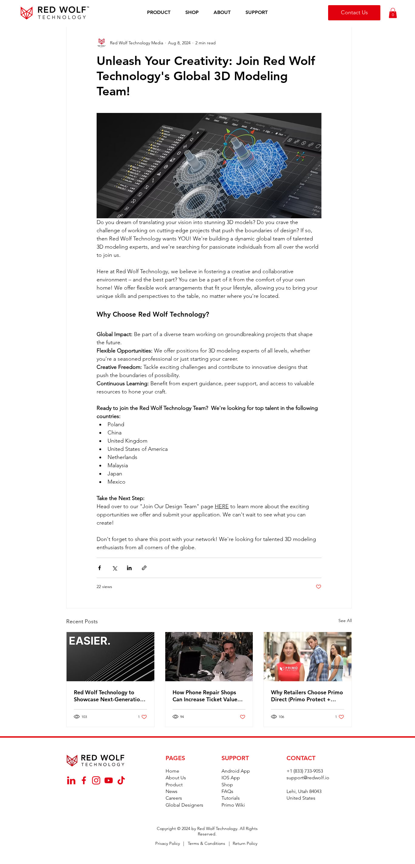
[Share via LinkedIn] (129, 568)
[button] (159, 12)
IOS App (230, 778)
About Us (176, 778)
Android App (235, 771)
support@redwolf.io (307, 778)
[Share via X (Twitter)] (114, 568)
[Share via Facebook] (99, 568)
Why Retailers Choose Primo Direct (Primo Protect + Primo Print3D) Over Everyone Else (307, 696)
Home (172, 771)
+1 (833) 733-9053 (304, 771)
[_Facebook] (84, 780)
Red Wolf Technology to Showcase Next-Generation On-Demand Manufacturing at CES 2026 (108, 696)
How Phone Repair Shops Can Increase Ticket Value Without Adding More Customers (205, 696)
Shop (227, 784)
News (171, 791)
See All (345, 620)
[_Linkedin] (71, 780)
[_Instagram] (96, 780)
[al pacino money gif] (209, 656)
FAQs (227, 791)
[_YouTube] (109, 780)
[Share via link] (144, 568)
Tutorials (230, 798)
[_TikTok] (121, 780)
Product (174, 784)
